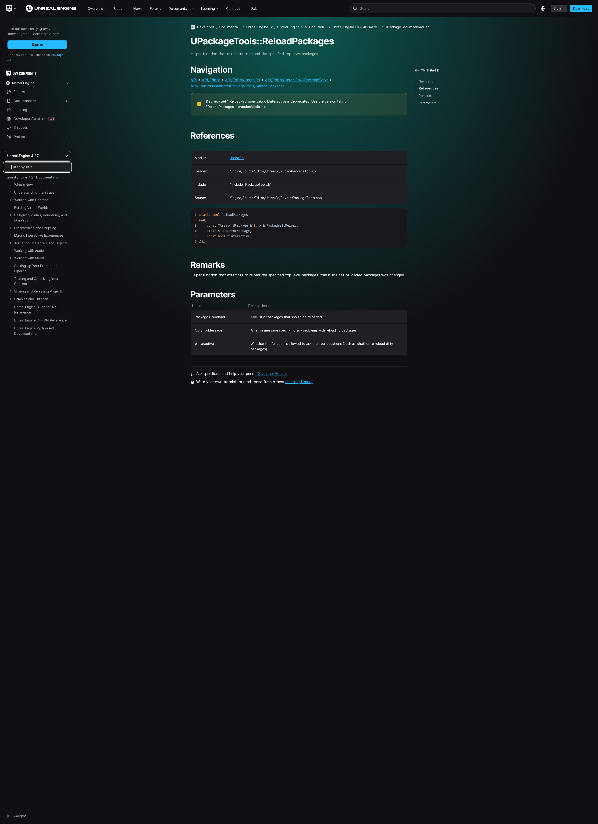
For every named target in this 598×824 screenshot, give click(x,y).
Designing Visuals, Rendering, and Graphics (40, 217)
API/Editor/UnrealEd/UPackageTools (296, 80)
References (429, 88)
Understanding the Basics (34, 192)
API (194, 80)
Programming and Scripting (35, 228)
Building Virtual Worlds (31, 208)
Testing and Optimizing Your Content (36, 281)
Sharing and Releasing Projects (38, 291)
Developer (205, 27)
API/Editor (211, 80)
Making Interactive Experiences (39, 235)
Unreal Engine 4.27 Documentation (33, 177)
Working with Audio (29, 251)
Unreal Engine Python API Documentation (34, 330)
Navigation (427, 81)
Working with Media (29, 258)
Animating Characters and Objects (41, 243)
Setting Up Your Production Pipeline (35, 268)
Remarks (425, 96)
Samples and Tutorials (31, 299)
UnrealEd (237, 158)
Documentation (230, 27)
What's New (23, 185)
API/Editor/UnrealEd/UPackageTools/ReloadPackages (238, 86)
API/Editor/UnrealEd (242, 80)
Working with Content (31, 200)
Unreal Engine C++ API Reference (40, 320)
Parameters (428, 103)
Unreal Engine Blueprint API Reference (35, 309)
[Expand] (10, 184)
